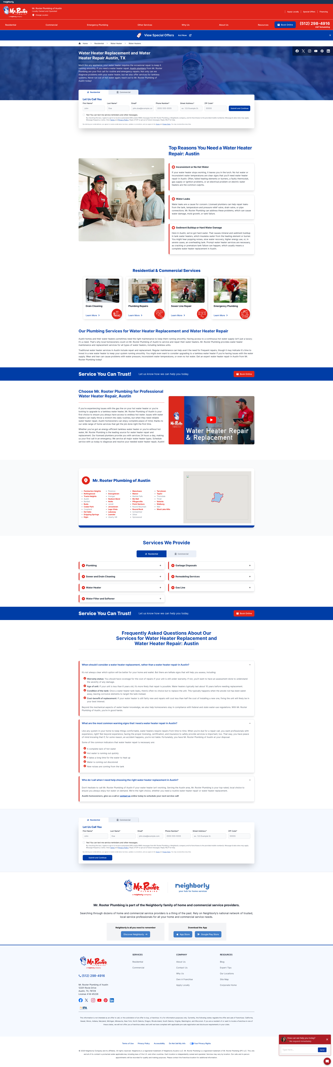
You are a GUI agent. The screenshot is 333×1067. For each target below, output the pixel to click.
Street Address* (187, 103)
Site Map (224, 979)
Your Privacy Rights (202, 1043)
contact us (125, 796)
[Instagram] (309, 51)
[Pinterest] (322, 51)
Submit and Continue (239, 108)
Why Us (180, 973)
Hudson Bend (114, 499)
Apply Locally (183, 985)
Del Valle (87, 512)
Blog (222, 961)
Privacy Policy (123, 120)
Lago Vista (112, 509)
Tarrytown (161, 491)
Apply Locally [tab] (293, 12)
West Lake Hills (163, 509)
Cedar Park (89, 507)
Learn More (91, 315)
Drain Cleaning (94, 306)
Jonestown (113, 507)
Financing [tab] (324, 12)
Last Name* (112, 103)
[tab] (97, 24)
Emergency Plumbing (226, 306)
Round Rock (137, 509)
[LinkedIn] (328, 51)
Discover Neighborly (134, 934)
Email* (134, 103)
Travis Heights (90, 496)
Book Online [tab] (287, 24)
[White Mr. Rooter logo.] (15, 11)
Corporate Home (228, 985)
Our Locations (227, 973)
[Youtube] (315, 51)
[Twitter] (303, 51)
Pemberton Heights (92, 491)
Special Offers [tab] (309, 12)
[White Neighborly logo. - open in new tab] (8, 2)
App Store (185, 934)
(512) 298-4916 (93, 976)
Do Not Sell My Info (177, 1043)
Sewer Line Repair (181, 306)
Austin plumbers (138, 68)
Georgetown (113, 494)
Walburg (160, 504)
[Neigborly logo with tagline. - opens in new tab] (192, 887)
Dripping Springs (91, 514)
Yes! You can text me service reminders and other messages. (112, 115)
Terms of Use (128, 1043)
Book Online (246, 374)
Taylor (159, 494)
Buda (86, 504)
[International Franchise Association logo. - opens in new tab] (83, 1008)
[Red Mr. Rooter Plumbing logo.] (101, 962)
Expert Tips (225, 967)
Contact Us (181, 967)
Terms (112, 120)
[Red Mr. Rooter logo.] (141, 887)
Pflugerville (137, 501)
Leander (111, 514)
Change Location (42, 15)
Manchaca (137, 491)
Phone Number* (162, 103)
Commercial (125, 92)
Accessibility (159, 1043)
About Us (180, 961)
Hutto (110, 501)
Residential (95, 92)
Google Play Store (210, 934)
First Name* (88, 103)
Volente (160, 501)
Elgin (86, 517)
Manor (135, 494)
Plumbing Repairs (138, 306)
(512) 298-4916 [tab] (315, 23)
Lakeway (112, 512)
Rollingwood (89, 494)
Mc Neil (135, 499)
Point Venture (138, 504)
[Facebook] (297, 51)
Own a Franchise (184, 979)
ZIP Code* (208, 103)
